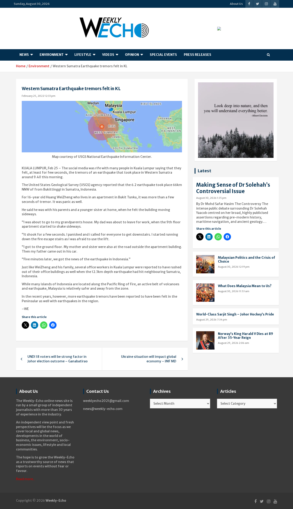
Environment (52, 55)
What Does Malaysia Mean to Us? (244, 286)
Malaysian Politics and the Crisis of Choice (246, 260)
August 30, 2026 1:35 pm (211, 197)
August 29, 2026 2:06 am (233, 343)
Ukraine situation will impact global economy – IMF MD (148, 359)
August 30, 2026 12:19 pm (234, 266)
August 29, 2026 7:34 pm (211, 319)
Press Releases (197, 55)
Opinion (132, 55)
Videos (108, 55)
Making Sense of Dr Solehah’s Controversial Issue (233, 188)
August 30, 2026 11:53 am (233, 291)
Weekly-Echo (56, 500)
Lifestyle (82, 55)
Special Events (163, 55)
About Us (236, 4)
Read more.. (25, 479)
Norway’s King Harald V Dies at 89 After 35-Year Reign (245, 336)
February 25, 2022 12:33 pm (38, 95)
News (24, 55)
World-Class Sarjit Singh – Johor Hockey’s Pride (235, 314)
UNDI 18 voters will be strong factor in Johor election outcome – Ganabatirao (57, 359)
